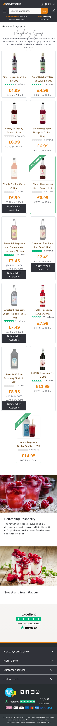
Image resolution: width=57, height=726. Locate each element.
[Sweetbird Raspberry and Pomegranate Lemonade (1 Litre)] (14, 229)
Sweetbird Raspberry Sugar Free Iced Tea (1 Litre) (14, 313)
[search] (44, 11)
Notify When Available (14, 208)
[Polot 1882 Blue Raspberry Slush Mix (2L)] (14, 360)
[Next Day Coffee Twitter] (23, 692)
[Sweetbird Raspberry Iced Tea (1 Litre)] (42, 229)
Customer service (14, 670)
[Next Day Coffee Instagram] (38, 692)
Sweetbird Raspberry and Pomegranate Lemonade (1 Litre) (14, 247)
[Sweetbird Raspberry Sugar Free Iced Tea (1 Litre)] (14, 295)
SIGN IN (49, 4)
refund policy (45, 722)
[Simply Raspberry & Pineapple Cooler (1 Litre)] (42, 114)
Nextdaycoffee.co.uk (16, 651)
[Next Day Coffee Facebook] (28, 692)
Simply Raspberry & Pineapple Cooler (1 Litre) (43, 132)
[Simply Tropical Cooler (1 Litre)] (14, 169)
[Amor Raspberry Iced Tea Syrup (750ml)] (42, 63)
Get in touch (10, 679)
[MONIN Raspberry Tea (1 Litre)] (42, 359)
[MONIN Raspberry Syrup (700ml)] (42, 295)
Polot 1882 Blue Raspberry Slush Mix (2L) (14, 378)
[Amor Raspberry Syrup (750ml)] (14, 63)
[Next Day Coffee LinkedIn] (33, 692)
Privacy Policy (43, 720)
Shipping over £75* (44, 18)
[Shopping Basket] (53, 11)
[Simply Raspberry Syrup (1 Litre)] (14, 114)
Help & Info (10, 661)
